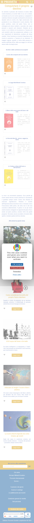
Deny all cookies (17, 268)
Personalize (17, 271)
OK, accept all (17, 264)
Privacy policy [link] (17, 274)
